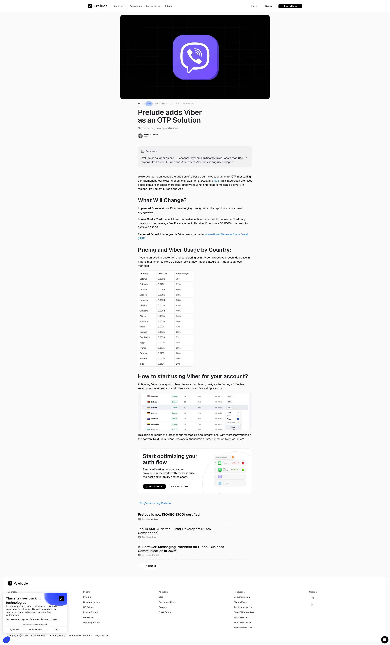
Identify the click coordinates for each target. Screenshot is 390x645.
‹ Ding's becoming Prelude (154, 503)
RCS (217, 180)
